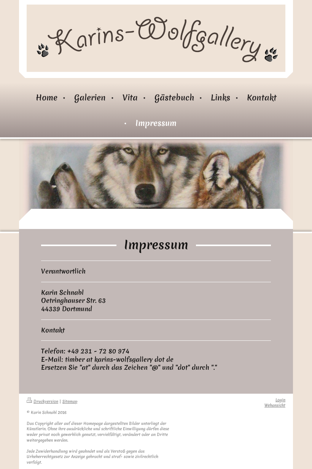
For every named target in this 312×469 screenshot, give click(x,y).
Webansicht (274, 405)
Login (280, 400)
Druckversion (45, 401)
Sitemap (69, 401)
